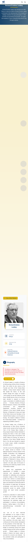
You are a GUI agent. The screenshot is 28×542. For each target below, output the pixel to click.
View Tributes (8, 378)
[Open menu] (24, 2)
